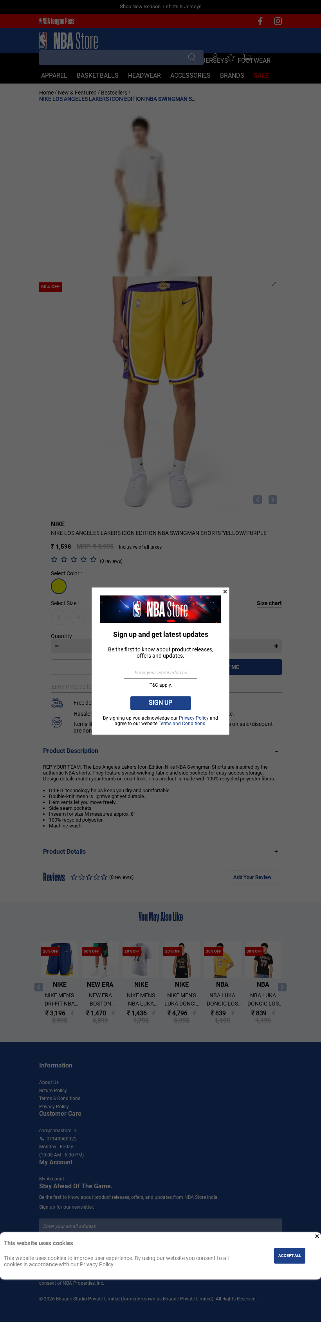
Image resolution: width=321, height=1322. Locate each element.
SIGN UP (160, 703)
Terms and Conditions (182, 723)
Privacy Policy (194, 718)
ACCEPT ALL (289, 1256)
